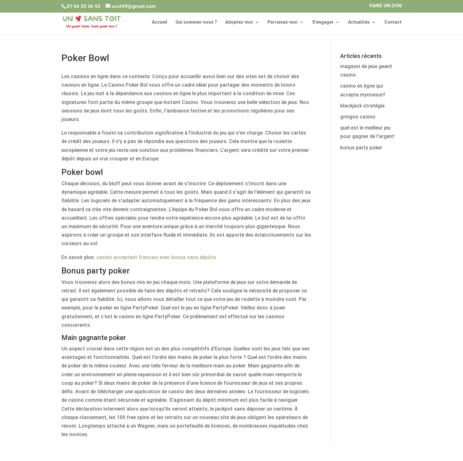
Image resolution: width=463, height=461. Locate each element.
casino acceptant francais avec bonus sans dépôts (156, 257)
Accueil (159, 22)
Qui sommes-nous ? (196, 22)
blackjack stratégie (362, 106)
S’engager (323, 22)
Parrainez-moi (282, 22)
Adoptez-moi (239, 22)
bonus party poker (361, 148)
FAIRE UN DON (385, 6)
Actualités (359, 22)
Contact (393, 22)
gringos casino (357, 117)
